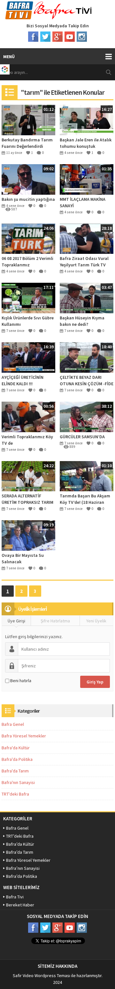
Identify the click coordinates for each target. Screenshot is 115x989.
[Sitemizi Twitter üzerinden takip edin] (45, 36)
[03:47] (86, 297)
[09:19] (28, 535)
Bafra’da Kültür (20, 844)
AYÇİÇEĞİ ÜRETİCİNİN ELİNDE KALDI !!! (22, 380)
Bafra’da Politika (21, 876)
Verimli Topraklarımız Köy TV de (27, 440)
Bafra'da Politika (17, 759)
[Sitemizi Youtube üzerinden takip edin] (70, 36)
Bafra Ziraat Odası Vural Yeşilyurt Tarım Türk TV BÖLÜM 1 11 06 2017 (84, 261)
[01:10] (86, 475)
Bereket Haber (20, 905)
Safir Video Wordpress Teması (41, 975)
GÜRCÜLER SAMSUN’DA (82, 437)
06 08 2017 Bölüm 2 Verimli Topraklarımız (27, 261)
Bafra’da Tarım (19, 852)
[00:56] (28, 416)
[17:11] (28, 297)
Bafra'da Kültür (16, 748)
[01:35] (86, 179)
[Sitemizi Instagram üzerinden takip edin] (82, 36)
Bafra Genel (13, 724)
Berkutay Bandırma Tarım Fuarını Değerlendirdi (27, 143)
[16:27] (86, 119)
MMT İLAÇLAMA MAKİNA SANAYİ (82, 202)
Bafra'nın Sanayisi (18, 782)
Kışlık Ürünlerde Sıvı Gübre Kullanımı (28, 321)
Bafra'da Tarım (15, 771)
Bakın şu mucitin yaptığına (28, 199)
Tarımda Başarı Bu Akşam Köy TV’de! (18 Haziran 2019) (85, 499)
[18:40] (86, 357)
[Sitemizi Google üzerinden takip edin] (57, 36)
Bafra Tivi (15, 897)
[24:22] (28, 475)
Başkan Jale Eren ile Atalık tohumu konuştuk (85, 143)
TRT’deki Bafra (20, 836)
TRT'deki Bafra (15, 794)
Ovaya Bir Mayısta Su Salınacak (23, 558)
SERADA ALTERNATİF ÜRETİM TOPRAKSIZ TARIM (27, 499)
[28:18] (86, 238)
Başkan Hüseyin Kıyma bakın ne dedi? (82, 321)
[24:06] (28, 238)
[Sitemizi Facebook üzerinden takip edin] (33, 36)
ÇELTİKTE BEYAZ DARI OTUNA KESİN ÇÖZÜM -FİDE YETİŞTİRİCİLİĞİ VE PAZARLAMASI (86, 380)
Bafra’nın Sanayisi (23, 868)
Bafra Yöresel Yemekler (24, 736)
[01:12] (28, 119)
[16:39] (28, 357)
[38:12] (86, 416)
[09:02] (28, 179)
